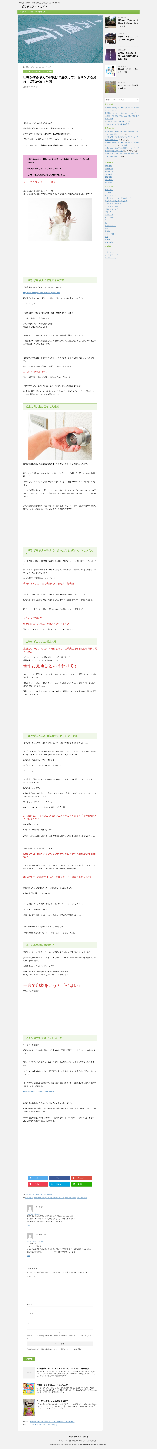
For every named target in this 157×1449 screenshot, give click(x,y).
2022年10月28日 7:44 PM (35, 1242)
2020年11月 (109, 169)
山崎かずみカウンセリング (55, 1198)
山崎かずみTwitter (40, 1198)
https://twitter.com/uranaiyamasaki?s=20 (38, 1091)
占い (106, 220)
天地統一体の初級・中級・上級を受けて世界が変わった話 (128, 56)
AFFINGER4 (102, 1444)
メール (30, 1314)
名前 (29, 1304)
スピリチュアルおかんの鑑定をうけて (52, 1401)
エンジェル (109, 192)
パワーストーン (110, 212)
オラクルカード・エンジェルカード (118, 198)
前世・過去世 (110, 217)
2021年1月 (109, 166)
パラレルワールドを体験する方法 (117, 124)
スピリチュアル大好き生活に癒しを (33, 12)
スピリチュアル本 (111, 206)
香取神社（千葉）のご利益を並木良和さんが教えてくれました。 (128, 23)
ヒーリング (109, 215)
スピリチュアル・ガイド (33, 6)
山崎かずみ (29, 1198)
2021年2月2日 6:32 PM (34, 1214)
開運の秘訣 (109, 242)
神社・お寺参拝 (110, 234)
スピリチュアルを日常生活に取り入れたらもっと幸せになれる (78, 1441)
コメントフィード (111, 255)
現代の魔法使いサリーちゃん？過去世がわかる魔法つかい (52, 1422)
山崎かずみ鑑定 (82, 1198)
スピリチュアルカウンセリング (35, 1195)
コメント (31, 1276)
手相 (106, 228)
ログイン (108, 249)
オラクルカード (110, 195)
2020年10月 (109, 171)
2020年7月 (109, 174)
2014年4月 (109, 180)
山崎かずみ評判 (70, 1198)
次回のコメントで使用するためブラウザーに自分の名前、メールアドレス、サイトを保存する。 (60, 1337)
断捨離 (107, 231)
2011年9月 (109, 182)
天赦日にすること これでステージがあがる (121, 113)
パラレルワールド (111, 209)
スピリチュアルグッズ (113, 204)
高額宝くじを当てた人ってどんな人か (52, 1385)
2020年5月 (109, 177)
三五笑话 (123, 145)
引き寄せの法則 (110, 226)
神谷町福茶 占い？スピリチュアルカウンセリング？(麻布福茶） (63, 1368)
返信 (28, 1225)
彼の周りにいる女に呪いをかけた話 (118, 121)
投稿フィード (110, 252)
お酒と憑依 (109, 190)
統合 (106, 237)
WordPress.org (110, 258)
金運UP (49, 1195)
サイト (29, 1323)
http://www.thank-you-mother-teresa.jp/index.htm (41, 293)
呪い (106, 223)
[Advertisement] (60, 105)
